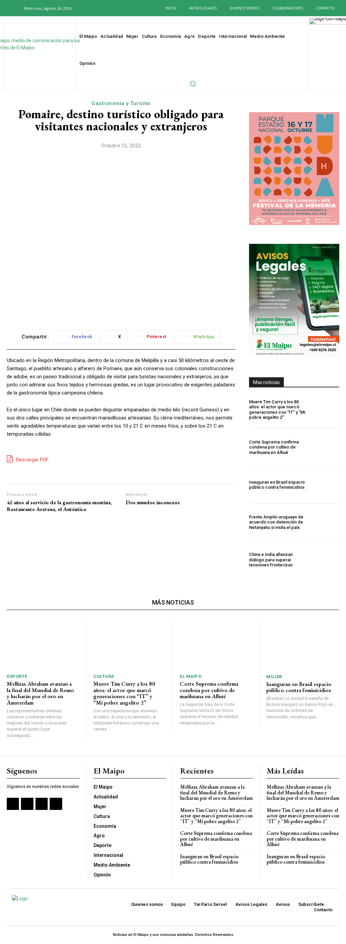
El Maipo (190, 676)
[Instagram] (96, 8)
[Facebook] (86, 8)
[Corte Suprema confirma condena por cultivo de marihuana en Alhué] (325, 447)
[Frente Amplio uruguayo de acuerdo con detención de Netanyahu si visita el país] (325, 522)
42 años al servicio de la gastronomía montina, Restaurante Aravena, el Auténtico (59, 505)
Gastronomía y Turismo (121, 103)
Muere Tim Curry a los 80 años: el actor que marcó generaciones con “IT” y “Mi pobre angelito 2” (277, 409)
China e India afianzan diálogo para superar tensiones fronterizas (271, 559)
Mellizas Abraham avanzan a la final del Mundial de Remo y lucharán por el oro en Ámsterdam (40, 693)
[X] (106, 8)
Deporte (17, 676)
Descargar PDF (32, 460)
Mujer (274, 676)
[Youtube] (117, 8)
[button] (15, 8)
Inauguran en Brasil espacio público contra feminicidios (277, 485)
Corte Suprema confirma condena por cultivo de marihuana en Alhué (274, 447)
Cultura (103, 676)
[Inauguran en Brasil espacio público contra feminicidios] (325, 484)
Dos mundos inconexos (153, 502)
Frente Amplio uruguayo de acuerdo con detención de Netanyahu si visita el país (276, 522)
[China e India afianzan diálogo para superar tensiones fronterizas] (325, 559)
